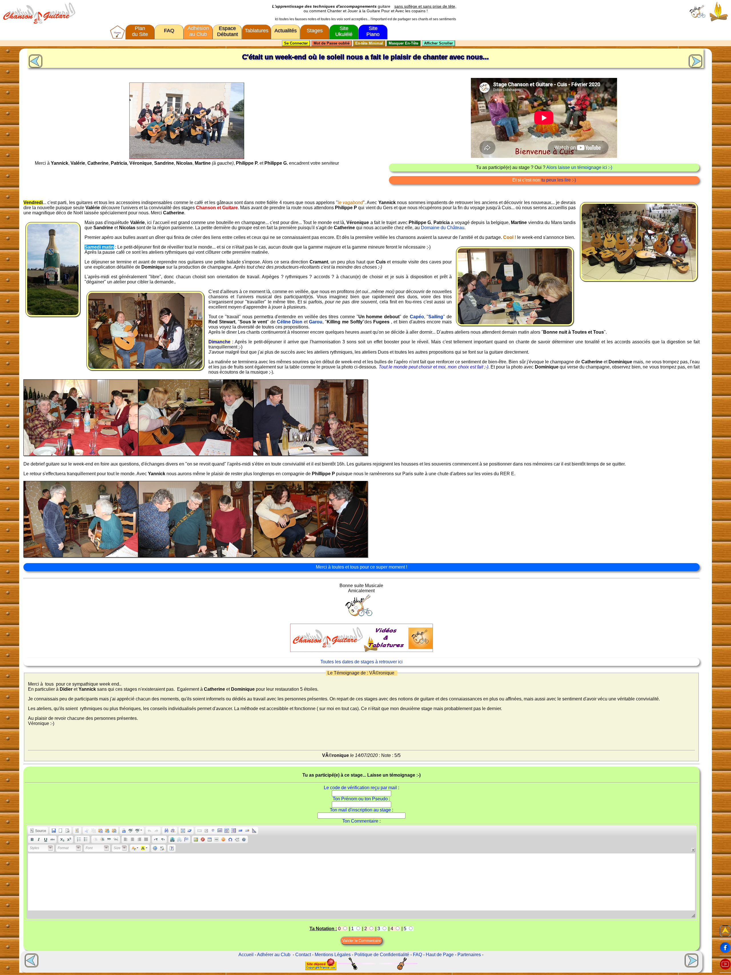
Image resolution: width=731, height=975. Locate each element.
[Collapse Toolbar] (693, 850)
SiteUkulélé (343, 31)
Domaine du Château (442, 227)
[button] (38, 830)
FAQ (169, 30)
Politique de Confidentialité (381, 954)
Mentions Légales (333, 954)
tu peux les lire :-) (558, 180)
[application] (361, 872)
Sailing (435, 316)
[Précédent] (34, 60)
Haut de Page (440, 954)
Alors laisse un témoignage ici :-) (579, 167)
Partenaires (469, 954)
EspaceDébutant (227, 31)
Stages (315, 30)
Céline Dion (289, 321)
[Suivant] (696, 60)
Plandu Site (140, 31)
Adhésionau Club (198, 31)
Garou (315, 321)
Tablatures (256, 30)
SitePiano (372, 31)
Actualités (285, 30)
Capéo (417, 316)
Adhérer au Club (273, 954)
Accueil (246, 954)
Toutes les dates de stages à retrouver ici (361, 661)
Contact (303, 954)
